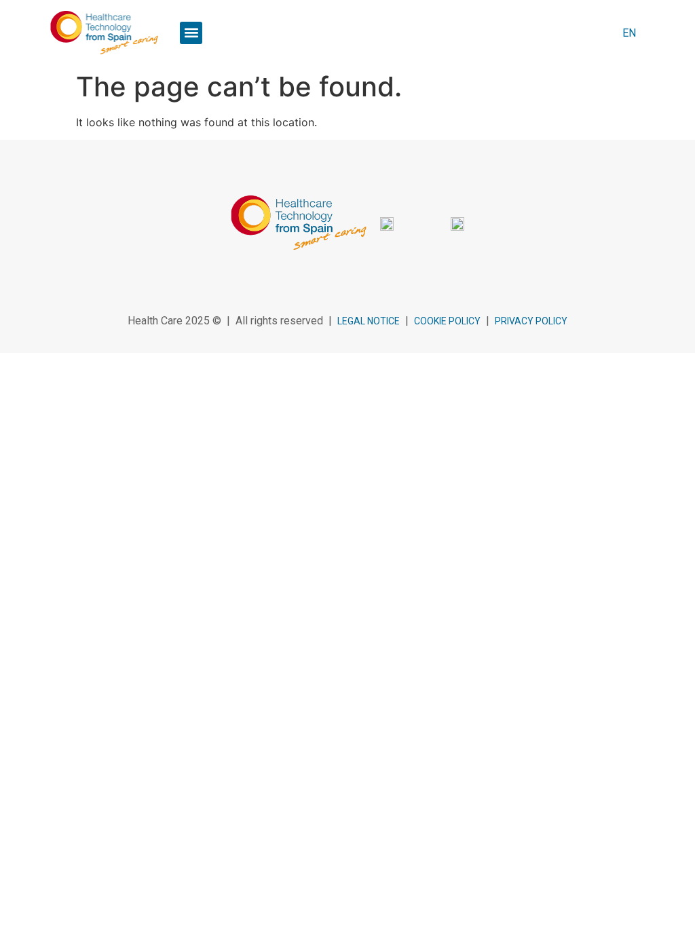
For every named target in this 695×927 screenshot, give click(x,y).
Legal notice (368, 321)
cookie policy (447, 321)
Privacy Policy (531, 321)
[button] (191, 33)
